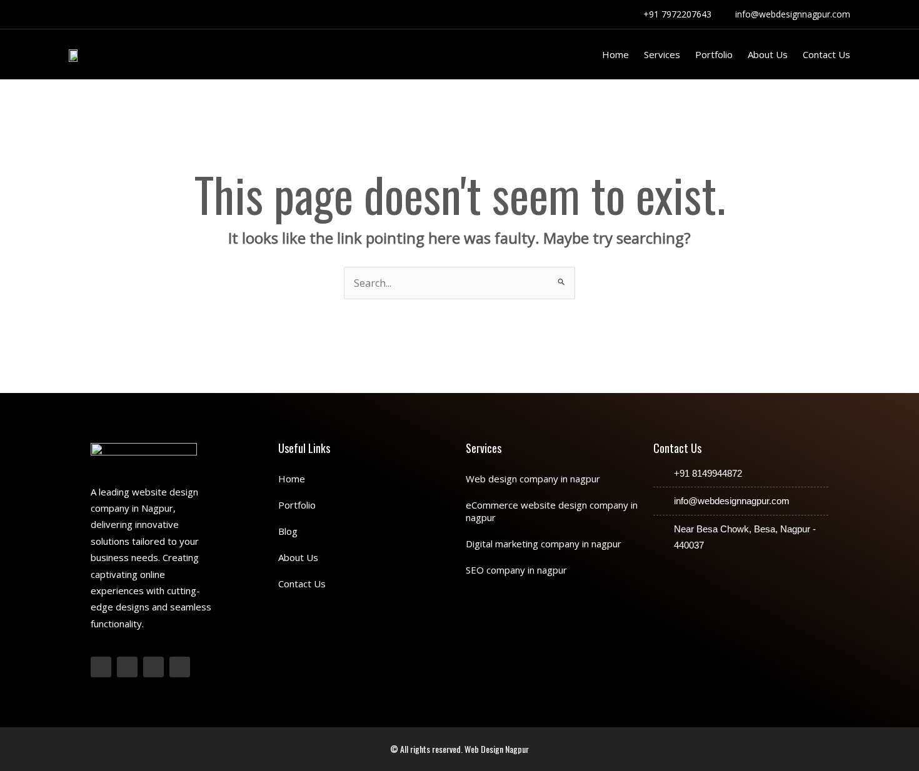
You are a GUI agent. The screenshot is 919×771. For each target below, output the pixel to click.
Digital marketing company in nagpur (543, 543)
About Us (768, 54)
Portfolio (714, 54)
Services (662, 54)
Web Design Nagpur (497, 748)
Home (615, 54)
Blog (288, 531)
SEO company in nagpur (516, 570)
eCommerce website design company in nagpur (552, 511)
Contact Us (826, 54)
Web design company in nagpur (533, 478)
